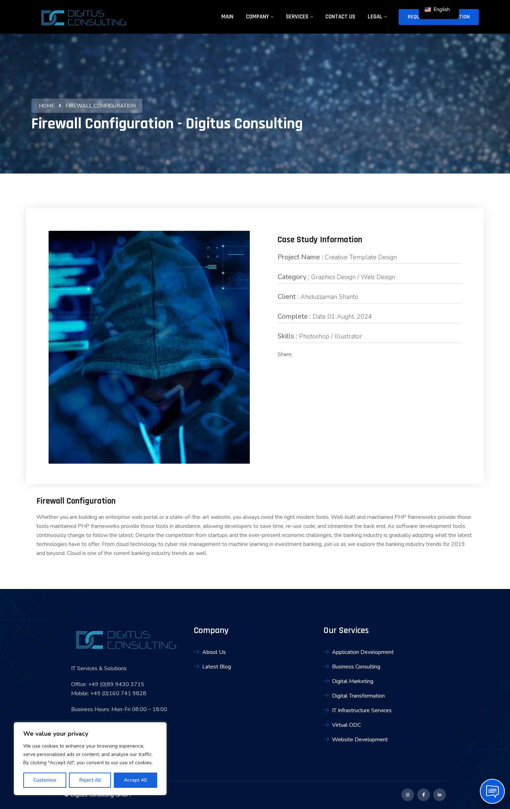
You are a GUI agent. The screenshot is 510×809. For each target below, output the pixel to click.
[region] (90, 758)
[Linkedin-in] (439, 795)
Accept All (135, 780)
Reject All (90, 780)
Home (46, 105)
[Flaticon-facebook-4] (423, 795)
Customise (44, 780)
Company (257, 16)
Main (227, 16)
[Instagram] (407, 795)
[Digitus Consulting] (83, 19)
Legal (375, 16)
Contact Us (340, 16)
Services (297, 16)
